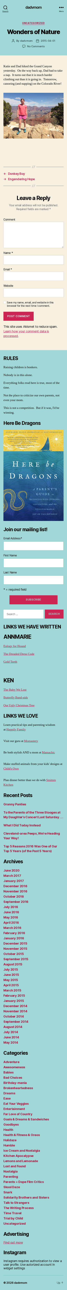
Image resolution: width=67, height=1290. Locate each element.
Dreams (9, 1093)
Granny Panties (14, 804)
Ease (7, 1098)
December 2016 (15, 886)
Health (8, 1130)
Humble (9, 1145)
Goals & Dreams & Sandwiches (26, 1119)
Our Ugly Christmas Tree (19, 705)
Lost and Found (14, 1166)
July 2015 (10, 969)
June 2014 (11, 1037)
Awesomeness (14, 1067)
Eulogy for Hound (14, 646)
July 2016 (10, 907)
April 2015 (11, 985)
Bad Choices (12, 1077)
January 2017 (13, 881)
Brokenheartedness (18, 1088)
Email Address (12, 538)
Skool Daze (11, 1187)
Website (8, 285)
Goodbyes (11, 1124)
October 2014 (13, 1016)
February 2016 (14, 933)
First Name (10, 555)
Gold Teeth (10, 662)
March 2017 (12, 875)
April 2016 (11, 922)
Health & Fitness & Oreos (21, 1135)
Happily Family (16, 730)
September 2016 (15, 902)
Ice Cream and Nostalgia (21, 1150)
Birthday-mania (15, 1083)
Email (7, 269)
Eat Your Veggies (16, 1103)
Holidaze (9, 1140)
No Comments (35, 46)
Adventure (11, 1062)
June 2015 (11, 975)
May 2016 (10, 917)
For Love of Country (17, 1114)
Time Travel (12, 1213)
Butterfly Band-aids (15, 698)
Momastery (31, 741)
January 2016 (13, 938)
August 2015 (12, 964)
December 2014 (15, 1006)
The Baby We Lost (14, 690)
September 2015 (15, 959)
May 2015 (10, 980)
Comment (9, 219)
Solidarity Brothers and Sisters (26, 1197)
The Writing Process (18, 1208)
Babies (8, 1072)
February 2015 (14, 995)
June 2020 (11, 870)
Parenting (10, 1176)
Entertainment (14, 1109)
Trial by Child (13, 1218)
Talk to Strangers (16, 1203)
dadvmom (33, 7)
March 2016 (12, 928)
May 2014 (10, 1042)
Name (8, 253)
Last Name (10, 572)
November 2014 (15, 1011)
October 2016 (13, 896)
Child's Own (11, 769)
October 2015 (13, 954)
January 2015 (13, 1001)
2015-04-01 (48, 40)
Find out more (13, 1242)
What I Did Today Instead (22, 825)
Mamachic (48, 752)
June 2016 (11, 912)
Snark (7, 1192)
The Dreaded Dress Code (18, 654)
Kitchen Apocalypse (18, 1156)
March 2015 (12, 990)
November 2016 (15, 891)
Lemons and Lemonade (20, 1161)
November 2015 (15, 948)
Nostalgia (10, 1171)
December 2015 (15, 943)
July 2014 (10, 1032)
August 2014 (12, 1027)
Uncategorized (33, 23)
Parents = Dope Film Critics (23, 1182)
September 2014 (15, 1021)
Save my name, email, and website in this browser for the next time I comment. (30, 304)
